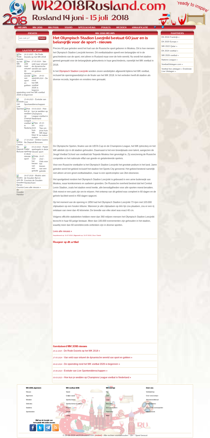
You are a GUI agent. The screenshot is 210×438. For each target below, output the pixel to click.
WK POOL (53, 27)
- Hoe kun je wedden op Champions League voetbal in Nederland (40, 114)
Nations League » (170, 60)
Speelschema (70, 400)
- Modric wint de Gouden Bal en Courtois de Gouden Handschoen (34, 179)
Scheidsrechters (111, 408)
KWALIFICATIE (140, 27)
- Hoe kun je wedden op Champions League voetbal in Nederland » (92, 377)
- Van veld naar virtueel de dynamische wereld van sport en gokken (39, 66)
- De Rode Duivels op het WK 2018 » (76, 351)
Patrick (99, 235)
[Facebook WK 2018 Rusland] (32, 431)
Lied (107, 396)
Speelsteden (30, 412)
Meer (108, 415)
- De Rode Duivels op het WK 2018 (35, 55)
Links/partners (151, 404)
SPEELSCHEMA (87, 27)
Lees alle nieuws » (62, 231)
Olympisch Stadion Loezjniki (73, 71)
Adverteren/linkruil (152, 400)
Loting (68, 415)
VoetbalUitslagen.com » (172, 64)
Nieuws (28, 392)
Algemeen (29, 396)
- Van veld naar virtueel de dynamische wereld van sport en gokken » (92, 357)
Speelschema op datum (74, 404)
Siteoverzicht (150, 412)
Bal (107, 392)
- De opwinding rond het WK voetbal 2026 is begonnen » (86, 364)
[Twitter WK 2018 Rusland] (40, 431)
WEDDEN (121, 27)
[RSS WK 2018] (55, 431)
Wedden (29, 400)
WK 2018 (37, 27)
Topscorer (109, 412)
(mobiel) (98, 435)
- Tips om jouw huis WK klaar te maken (43, 129)
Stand (68, 392)
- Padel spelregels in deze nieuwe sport (40, 149)
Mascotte (109, 404)
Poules (68, 408)
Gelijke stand (70, 396)
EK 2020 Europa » (170, 41)
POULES (106, 27)
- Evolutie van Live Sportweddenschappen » (80, 370)
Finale (68, 412)
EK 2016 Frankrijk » (170, 37)
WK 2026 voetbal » (170, 55)
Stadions (29, 408)
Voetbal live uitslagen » (172, 69)
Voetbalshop (150, 392)
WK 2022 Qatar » (169, 46)
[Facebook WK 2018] (155, 27)
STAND (68, 27)
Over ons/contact (152, 396)
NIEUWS (22, 27)
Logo (107, 400)
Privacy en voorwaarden (154, 408)
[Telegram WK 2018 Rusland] (48, 431)
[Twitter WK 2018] (163, 27)
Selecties (29, 404)
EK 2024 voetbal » (170, 51)
